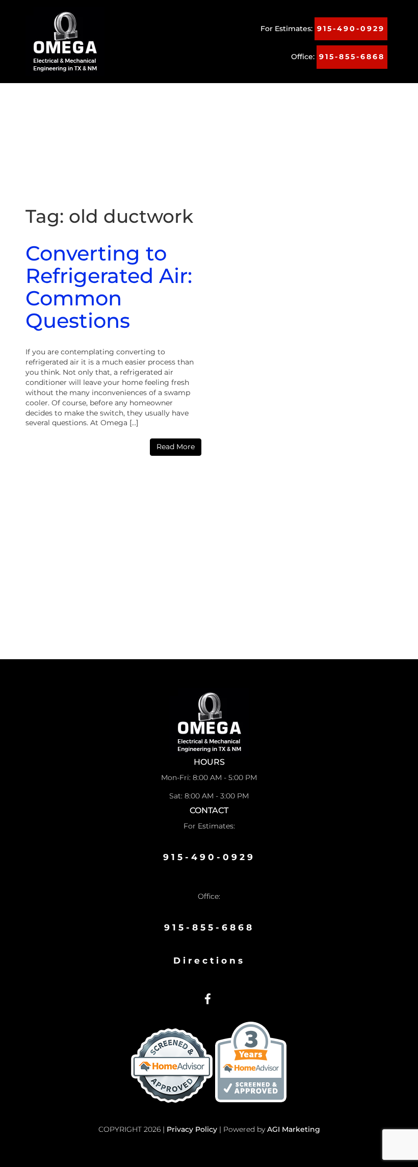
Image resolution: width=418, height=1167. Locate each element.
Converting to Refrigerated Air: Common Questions (108, 287)
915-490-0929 (351, 28)
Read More (175, 446)
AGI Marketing (293, 1129)
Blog (135, 121)
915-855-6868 (352, 56)
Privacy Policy (192, 1129)
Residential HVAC (160, 101)
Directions (209, 960)
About (87, 101)
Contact (178, 121)
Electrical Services (72, 121)
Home (46, 101)
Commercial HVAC (256, 101)
